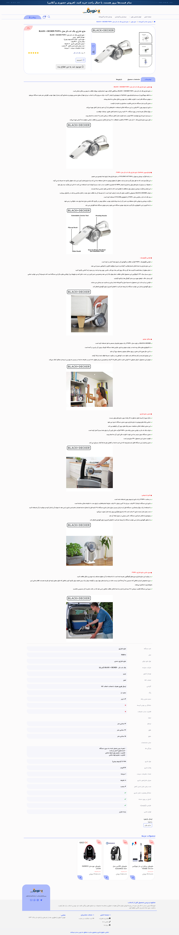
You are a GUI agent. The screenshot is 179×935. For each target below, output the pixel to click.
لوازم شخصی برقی (136, 17)
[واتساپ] (34, 900)
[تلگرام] (41, 900)
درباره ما (106, 925)
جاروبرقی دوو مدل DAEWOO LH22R (91, 867)
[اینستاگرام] (37, 900)
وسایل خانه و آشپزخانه (105, 17)
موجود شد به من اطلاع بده (70, 67)
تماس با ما (105, 921)
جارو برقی (133, 22)
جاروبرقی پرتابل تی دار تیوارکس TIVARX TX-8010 (142, 867)
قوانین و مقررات (104, 918)
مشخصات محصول (133, 79)
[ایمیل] (31, 900)
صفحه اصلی (147, 17)
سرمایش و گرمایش (120, 17)
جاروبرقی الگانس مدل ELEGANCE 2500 (120, 867)
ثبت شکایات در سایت (86, 918)
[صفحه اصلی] (154, 22)
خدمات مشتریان (86, 914)
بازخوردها (119, 79)
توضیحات (148, 79)
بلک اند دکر (77, 53)
